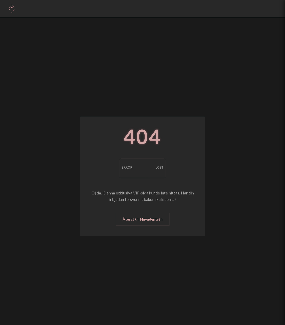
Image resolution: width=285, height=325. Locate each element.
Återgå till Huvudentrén (143, 219)
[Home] (12, 8)
